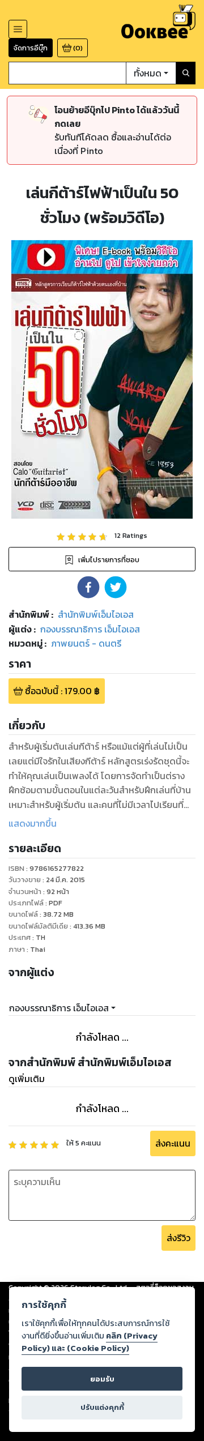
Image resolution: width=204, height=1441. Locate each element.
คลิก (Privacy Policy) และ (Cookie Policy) (90, 1341)
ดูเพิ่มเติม (26, 1078)
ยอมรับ (102, 1379)
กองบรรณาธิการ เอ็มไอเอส (59, 1008)
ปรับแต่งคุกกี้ (102, 1407)
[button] (88, 587)
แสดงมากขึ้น (32, 823)
